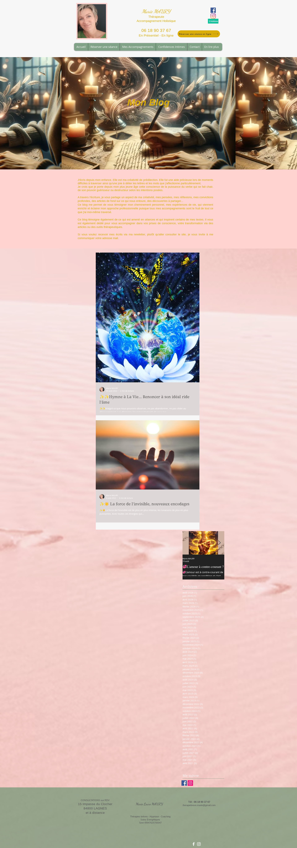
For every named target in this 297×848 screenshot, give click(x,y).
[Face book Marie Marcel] (184, 783)
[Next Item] (219, 542)
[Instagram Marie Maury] (213, 16)
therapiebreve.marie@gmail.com (199, 805)
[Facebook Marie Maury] (213, 10)
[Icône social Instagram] (190, 783)
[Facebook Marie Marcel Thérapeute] (193, 844)
